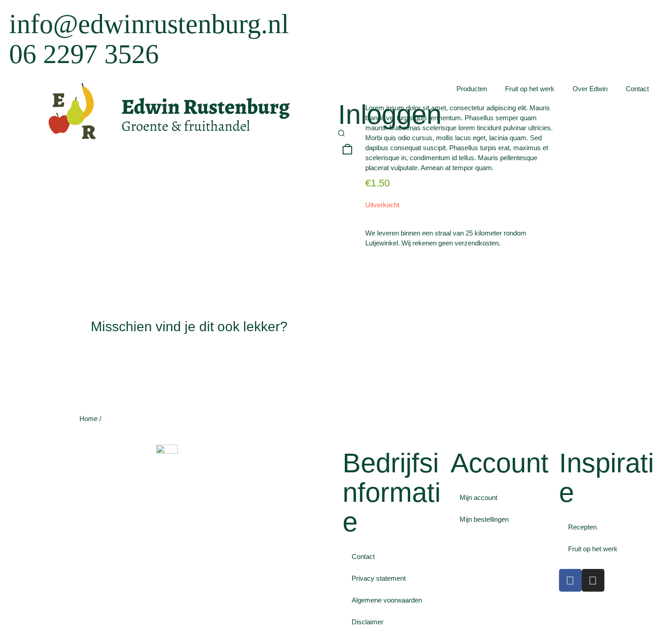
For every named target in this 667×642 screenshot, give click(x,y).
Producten (471, 89)
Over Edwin (590, 89)
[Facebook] (570, 580)
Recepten (582, 527)
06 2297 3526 (84, 54)
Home (88, 418)
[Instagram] (593, 580)
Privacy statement (379, 578)
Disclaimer (367, 622)
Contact (637, 89)
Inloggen (389, 114)
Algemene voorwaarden (387, 600)
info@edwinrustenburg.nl (149, 24)
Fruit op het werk (529, 89)
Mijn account (478, 497)
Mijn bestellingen (484, 519)
